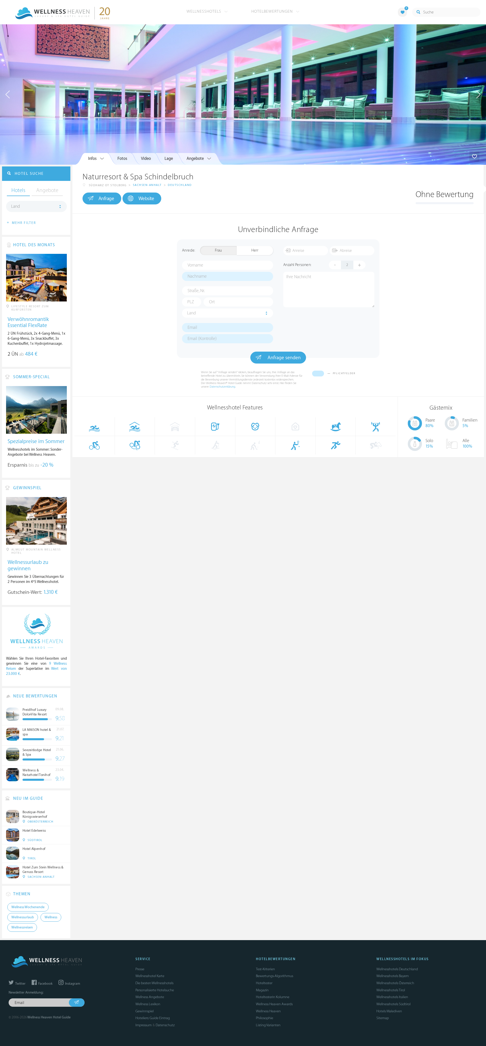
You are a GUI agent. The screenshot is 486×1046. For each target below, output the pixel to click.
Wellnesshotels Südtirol (393, 1004)
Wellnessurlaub (22, 917)
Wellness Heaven (268, 1011)
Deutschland (180, 185)
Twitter (20, 984)
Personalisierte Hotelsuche (154, 990)
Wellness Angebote (149, 997)
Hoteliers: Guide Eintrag (152, 1018)
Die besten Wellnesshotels (154, 983)
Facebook (44, 984)
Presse (139, 969)
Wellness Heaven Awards (274, 1004)
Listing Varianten (268, 1025)
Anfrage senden (283, 357)
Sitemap (382, 1018)
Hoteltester (264, 983)
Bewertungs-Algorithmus (274, 976)
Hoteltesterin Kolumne (272, 997)
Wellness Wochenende (28, 907)
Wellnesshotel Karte (149, 976)
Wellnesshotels (204, 11)
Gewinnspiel (144, 1011)
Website (146, 198)
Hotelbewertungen (272, 11)
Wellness (51, 917)
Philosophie (264, 1018)
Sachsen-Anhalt (147, 185)
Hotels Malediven (389, 1011)
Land (191, 313)
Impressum (143, 1025)
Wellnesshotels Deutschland (397, 969)
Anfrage (106, 198)
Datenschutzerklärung (222, 386)
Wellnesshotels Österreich (395, 983)
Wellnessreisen (22, 927)
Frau (218, 250)
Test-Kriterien (265, 969)
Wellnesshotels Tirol (390, 990)
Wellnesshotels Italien (392, 997)
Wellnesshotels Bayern (392, 976)
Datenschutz (165, 1025)
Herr (254, 250)
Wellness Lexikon (147, 1004)
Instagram (72, 984)
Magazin (262, 990)
